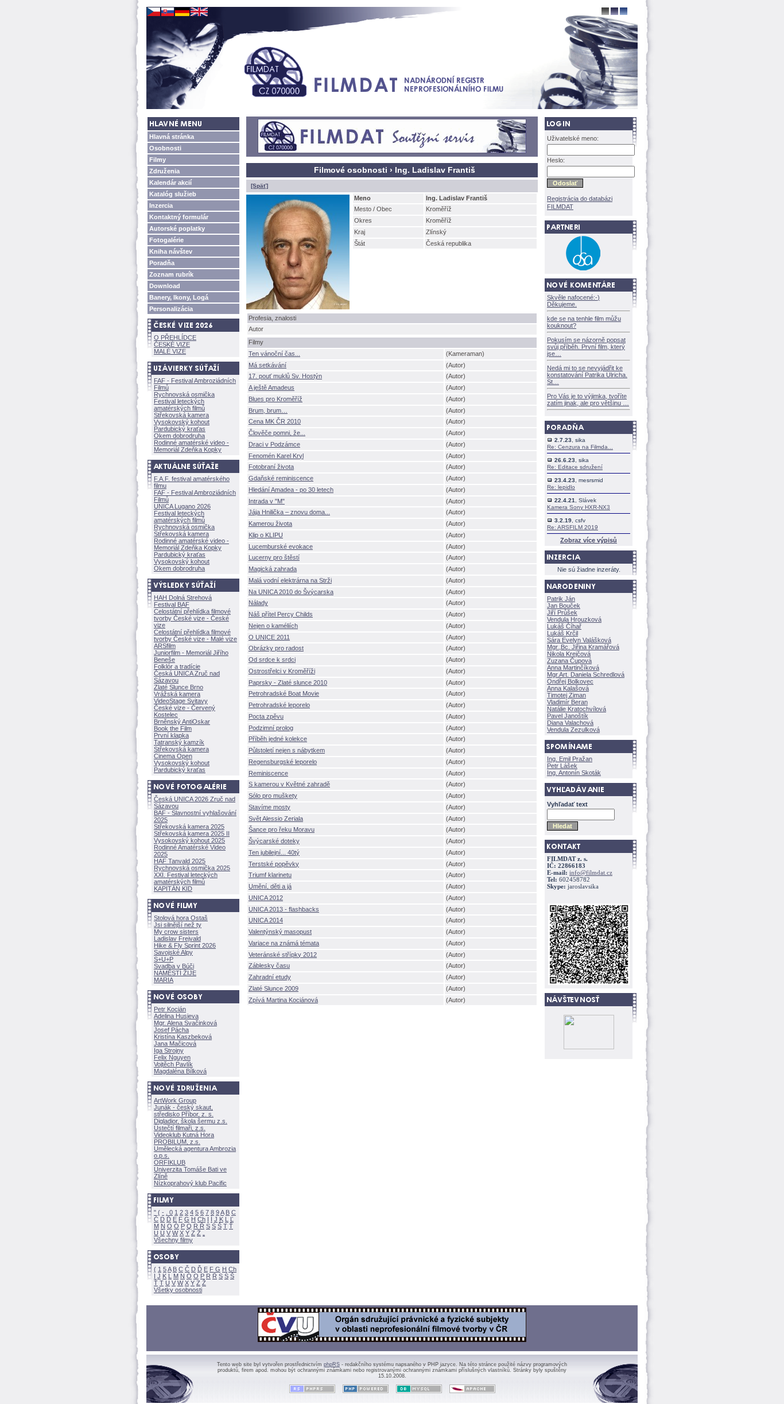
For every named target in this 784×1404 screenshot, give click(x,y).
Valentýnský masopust (280, 931)
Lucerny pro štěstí (274, 557)
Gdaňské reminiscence (281, 478)
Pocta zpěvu (266, 716)
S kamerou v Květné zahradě (289, 784)
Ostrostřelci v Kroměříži (282, 671)
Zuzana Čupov (569, 660)
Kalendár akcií (170, 182)
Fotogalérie (166, 239)
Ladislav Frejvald (177, 938)
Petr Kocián (170, 1009)
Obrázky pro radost (276, 648)
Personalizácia (171, 308)
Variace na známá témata (284, 943)
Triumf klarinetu (270, 874)
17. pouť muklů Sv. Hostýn (285, 376)
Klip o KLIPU (266, 535)
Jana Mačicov (175, 1043)
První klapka (171, 735)
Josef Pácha (171, 1029)
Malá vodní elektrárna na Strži (290, 580)
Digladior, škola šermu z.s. (190, 1121)
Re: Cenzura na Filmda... (580, 447)
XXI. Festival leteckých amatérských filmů (186, 878)
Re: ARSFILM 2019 (572, 527)
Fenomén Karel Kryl (276, 455)
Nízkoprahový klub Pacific (190, 1183)
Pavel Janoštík (567, 715)
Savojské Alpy (173, 952)
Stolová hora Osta (181, 917)
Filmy (157, 159)
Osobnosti (165, 148)
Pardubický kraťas (179, 428)
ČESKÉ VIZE (172, 344)
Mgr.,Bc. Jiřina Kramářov (583, 646)
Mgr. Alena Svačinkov (185, 1022)
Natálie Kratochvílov (576, 708)
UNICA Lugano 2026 (182, 506)
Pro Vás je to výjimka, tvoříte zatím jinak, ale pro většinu (588, 399)
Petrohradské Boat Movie (284, 693)
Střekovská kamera (181, 415)
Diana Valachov (570, 722)
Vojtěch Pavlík (173, 1064)
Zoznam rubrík (171, 274)
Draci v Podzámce (274, 444)
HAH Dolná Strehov (183, 597)
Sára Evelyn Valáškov (579, 640)
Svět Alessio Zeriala (276, 818)
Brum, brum (268, 410)
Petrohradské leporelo (279, 704)
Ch (201, 1219)
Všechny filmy (173, 1239)
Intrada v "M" (267, 501)
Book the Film (173, 728)
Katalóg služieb (172, 194)
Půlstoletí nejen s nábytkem (287, 750)
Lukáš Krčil (562, 633)
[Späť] (259, 186)
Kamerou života (270, 523)
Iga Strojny (169, 1050)
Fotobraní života (271, 466)
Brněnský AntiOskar (182, 721)
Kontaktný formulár (178, 217)
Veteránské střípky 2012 (283, 954)
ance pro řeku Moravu (282, 829)
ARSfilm (165, 645)
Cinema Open (173, 756)
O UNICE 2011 (269, 637)
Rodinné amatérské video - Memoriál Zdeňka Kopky (191, 446)
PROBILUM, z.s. (177, 1141)
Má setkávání (267, 365)
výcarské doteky (274, 840)
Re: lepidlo (561, 487)
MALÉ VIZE (170, 351)
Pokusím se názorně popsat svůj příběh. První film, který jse (586, 346)
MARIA (163, 979)
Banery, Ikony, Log (178, 297)
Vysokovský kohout (181, 421)
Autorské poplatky (177, 228)
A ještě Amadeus (271, 387)
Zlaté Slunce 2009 (273, 988)
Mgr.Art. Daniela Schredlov (585, 674)
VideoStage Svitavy (181, 700)
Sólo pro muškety (273, 795)
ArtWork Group (175, 1100)
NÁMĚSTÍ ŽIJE (175, 972)
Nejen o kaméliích (273, 625)
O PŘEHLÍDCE (175, 337)
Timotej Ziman (566, 695)
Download (164, 285)
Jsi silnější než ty (177, 924)
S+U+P (163, 959)
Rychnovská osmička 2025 (192, 867)
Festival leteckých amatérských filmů (179, 405)
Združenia (164, 171)
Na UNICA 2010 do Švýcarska (291, 591)
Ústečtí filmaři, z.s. (179, 1127)
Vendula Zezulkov (573, 729)
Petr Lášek (562, 765)
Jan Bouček (563, 605)
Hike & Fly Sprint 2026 (185, 945)
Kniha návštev (170, 251)
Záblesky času (269, 965)
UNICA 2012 (266, 897)
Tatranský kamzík (179, 742)
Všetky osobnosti (178, 1289)
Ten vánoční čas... (274, 353)
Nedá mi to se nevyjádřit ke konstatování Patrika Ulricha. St (587, 374)
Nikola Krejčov (569, 653)
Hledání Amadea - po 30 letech (291, 489)
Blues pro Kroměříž (275, 398)
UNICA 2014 (266, 920)
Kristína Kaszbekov (183, 1036)
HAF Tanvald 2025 (179, 861)
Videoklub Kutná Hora (184, 1134)
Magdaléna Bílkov (180, 1071)
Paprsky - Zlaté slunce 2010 (288, 682)
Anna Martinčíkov (573, 667)
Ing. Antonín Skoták (574, 772)
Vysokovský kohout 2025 (189, 840)
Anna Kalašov (568, 688)
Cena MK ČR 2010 (275, 421)
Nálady (258, 602)
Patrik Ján (561, 598)
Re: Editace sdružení (575, 467)
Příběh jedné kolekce (278, 738)
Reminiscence (268, 773)
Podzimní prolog (271, 727)
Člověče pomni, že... (277, 432)
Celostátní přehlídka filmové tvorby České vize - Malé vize (195, 635)
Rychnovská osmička (184, 394)
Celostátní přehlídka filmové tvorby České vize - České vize (192, 618)
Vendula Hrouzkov (574, 619)
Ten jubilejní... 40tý (274, 852)
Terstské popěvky (274, 863)
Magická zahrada (273, 568)
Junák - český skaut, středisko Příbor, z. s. (184, 1111)
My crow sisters (176, 931)
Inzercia (161, 205)
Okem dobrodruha (179, 435)
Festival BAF (171, 604)
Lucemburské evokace (281, 546)
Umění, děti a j (270, 886)
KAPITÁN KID (173, 888)
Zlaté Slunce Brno (178, 687)
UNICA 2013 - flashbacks (284, 909)
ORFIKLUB (169, 1162)
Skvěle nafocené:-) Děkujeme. (573, 301)
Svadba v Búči (174, 966)
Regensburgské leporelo (283, 761)
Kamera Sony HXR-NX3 (578, 507)
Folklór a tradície (177, 666)
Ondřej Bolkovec (570, 681)
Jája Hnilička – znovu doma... (289, 512)
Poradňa (161, 262)
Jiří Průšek (562, 612)
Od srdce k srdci (272, 659)
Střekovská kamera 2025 (189, 826)
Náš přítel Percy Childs (281, 614)
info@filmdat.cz (590, 873)
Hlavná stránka (171, 136)
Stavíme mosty (269, 807)
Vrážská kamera (177, 694)
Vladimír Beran (567, 702)
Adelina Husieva (176, 1016)
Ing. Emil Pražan (569, 758)
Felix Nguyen (172, 1057)
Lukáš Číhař (564, 626)
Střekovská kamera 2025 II (192, 833)
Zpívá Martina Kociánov (283, 999)
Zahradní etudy (270, 977)
